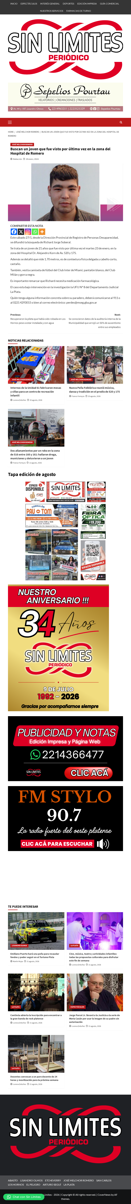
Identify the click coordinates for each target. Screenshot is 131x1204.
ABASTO (13, 1180)
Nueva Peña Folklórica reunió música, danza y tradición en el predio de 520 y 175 (94, 390)
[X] (21, 232)
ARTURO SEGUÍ (52, 1184)
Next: (95, 321)
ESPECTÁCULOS (29, 3)
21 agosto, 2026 (33, 961)
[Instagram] (28, 232)
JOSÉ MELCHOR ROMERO (22, 144)
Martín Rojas (18, 961)
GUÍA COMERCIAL (109, 3)
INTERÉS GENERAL (50, 3)
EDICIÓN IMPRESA (87, 3)
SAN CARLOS (103, 1180)
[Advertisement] (65, 878)
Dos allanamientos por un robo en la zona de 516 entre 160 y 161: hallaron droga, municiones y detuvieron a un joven (35, 454)
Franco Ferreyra (78, 396)
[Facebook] (14, 232)
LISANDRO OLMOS (19, 945)
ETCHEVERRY (53, 1180)
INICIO (13, 3)
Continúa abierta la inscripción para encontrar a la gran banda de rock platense (36, 1017)
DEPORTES (68, 3)
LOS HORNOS (16, 1184)
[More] (42, 232)
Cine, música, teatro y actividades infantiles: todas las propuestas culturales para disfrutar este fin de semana (93, 957)
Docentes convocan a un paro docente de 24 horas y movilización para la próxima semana (34, 1078)
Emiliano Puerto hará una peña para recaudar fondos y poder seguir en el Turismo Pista (34, 955)
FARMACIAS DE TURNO (78, 10)
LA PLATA (74, 945)
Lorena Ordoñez (19, 400)
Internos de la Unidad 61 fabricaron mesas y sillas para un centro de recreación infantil (35, 392)
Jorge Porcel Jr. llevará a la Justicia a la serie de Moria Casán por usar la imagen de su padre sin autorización (94, 1019)
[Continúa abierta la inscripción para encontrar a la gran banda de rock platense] (36, 992)
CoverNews (104, 1194)
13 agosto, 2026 (35, 463)
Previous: (38, 319)
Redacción (17, 159)
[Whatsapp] (35, 232)
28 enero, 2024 (32, 159)
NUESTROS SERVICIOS (51, 10)
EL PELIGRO (33, 1184)
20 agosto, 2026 (36, 400)
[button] (11, 122)
